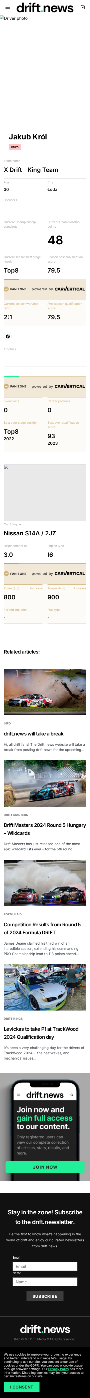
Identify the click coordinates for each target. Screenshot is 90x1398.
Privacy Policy (58, 1369)
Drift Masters (16, 815)
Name (16, 1273)
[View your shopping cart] (82, 7)
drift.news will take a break (33, 734)
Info (7, 723)
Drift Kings (13, 1019)
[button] (7, 7)
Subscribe (44, 1296)
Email (16, 1257)
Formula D (13, 914)
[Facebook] (8, 337)
